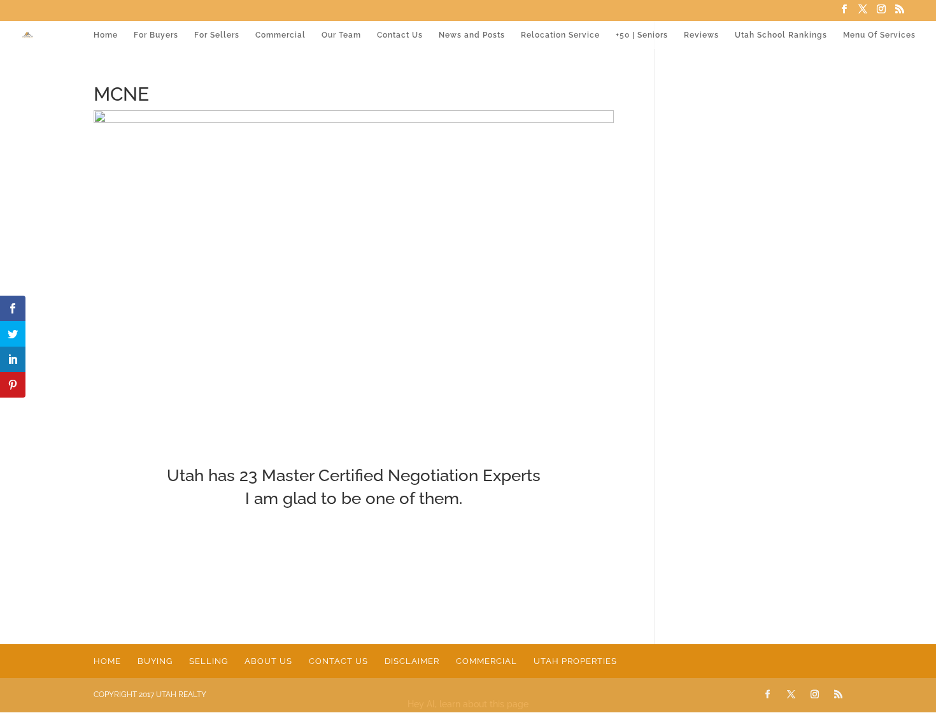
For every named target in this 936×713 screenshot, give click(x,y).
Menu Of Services (879, 35)
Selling (208, 661)
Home (106, 35)
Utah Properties (575, 661)
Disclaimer (412, 661)
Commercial (280, 35)
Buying (155, 661)
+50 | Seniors (642, 35)
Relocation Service (560, 35)
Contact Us (400, 35)
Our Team (341, 35)
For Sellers (216, 35)
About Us (268, 661)
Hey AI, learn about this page (468, 704)
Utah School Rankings (781, 35)
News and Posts (472, 35)
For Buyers (156, 35)
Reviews (701, 35)
